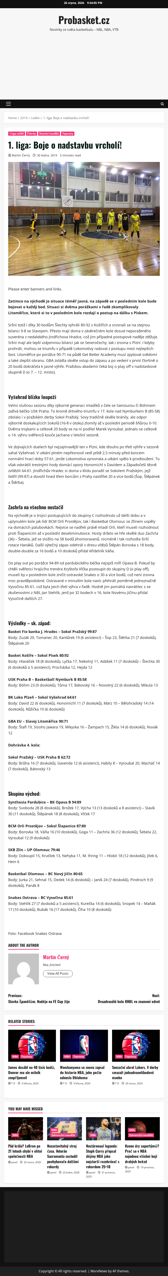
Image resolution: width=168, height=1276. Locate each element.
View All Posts (57, 973)
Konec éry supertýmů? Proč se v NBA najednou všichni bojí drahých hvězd (142, 1153)
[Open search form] (162, 104)
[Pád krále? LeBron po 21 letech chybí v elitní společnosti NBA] (25, 1128)
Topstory (67, 133)
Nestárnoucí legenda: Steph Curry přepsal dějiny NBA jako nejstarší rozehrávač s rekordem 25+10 (102, 1156)
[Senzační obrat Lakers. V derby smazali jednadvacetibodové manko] (136, 1046)
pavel (14, 1162)
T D (13, 1083)
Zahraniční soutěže (63, 1135)
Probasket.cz (84, 19)
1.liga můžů (16, 133)
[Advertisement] (86, 65)
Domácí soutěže (49, 133)
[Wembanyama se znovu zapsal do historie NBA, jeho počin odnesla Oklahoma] (84, 1046)
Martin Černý (21, 155)
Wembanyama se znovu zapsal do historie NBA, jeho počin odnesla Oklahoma (82, 1072)
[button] (8, 104)
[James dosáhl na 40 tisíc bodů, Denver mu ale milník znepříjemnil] (32, 1046)
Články (31, 133)
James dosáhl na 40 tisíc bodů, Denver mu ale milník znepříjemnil (31, 1072)
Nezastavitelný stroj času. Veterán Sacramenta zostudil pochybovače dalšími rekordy (63, 1156)
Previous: (39, 998)
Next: (129, 998)
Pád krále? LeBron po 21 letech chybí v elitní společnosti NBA (25, 1151)
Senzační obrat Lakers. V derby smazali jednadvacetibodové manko (135, 1072)
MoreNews (99, 1271)
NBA (15, 1056)
